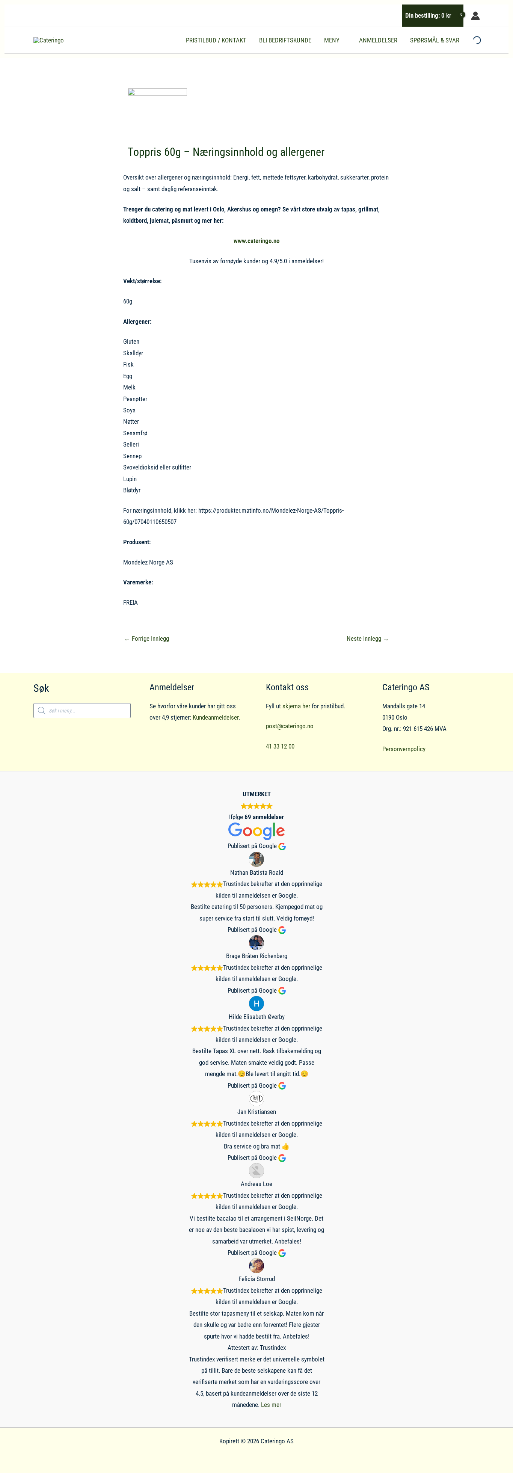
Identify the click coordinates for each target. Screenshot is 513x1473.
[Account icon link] (475, 15)
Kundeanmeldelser (215, 717)
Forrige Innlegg (146, 638)
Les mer (271, 1404)
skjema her (296, 706)
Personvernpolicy (403, 749)
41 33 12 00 (280, 746)
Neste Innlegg (368, 638)
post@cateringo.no (290, 726)
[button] (342, 40)
